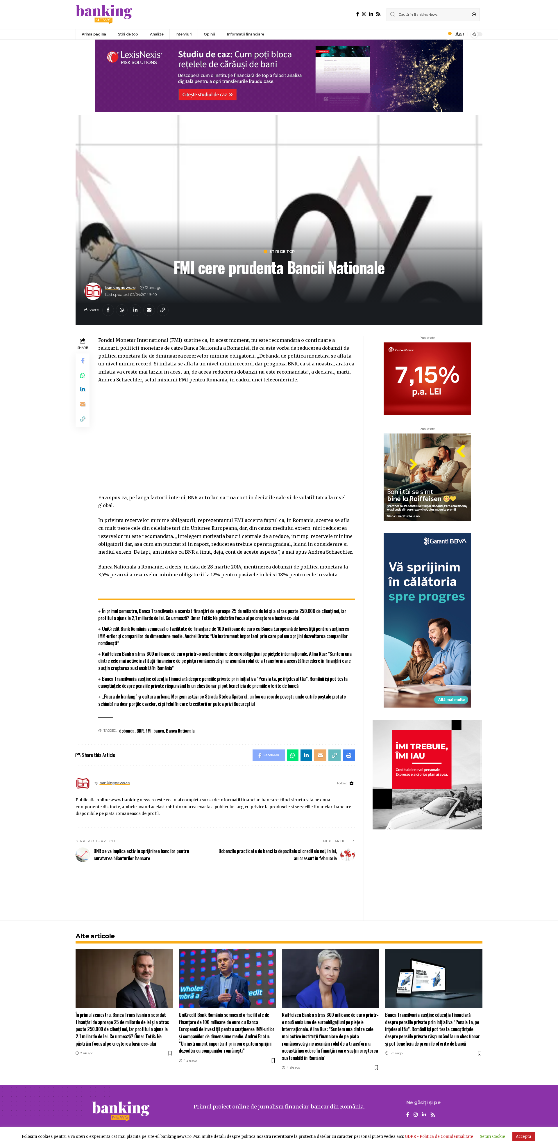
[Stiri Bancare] (104, 14)
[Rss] (378, 14)
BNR (140, 730)
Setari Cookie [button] (492, 1136)
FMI (148, 730)
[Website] (351, 783)
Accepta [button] (523, 1136)
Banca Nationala (180, 730)
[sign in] (440, 34)
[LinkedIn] (371, 14)
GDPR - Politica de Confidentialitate (439, 1136)
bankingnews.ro (120, 287)
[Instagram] (364, 14)
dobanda (127, 730)
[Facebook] (358, 14)
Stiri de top (282, 251)
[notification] (448, 34)
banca (158, 730)
